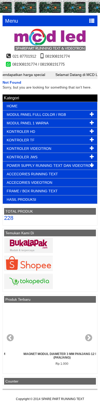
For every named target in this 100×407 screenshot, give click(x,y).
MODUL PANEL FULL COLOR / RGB (36, 114)
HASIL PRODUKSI (21, 199)
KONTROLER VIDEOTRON (29, 148)
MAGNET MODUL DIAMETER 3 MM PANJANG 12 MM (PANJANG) (52, 355)
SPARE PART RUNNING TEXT (62, 399)
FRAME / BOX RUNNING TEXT (32, 191)
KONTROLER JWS (22, 157)
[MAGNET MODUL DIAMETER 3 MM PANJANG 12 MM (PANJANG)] (53, 327)
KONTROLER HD (21, 131)
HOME (12, 106)
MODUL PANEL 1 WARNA (27, 123)
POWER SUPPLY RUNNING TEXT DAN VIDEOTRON (50, 165)
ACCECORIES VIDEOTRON (29, 182)
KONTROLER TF (21, 140)
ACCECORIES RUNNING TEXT (32, 174)
